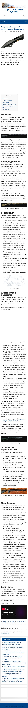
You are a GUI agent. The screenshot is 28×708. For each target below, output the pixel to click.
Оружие (19, 31)
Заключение (5, 109)
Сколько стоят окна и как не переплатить (14, 678)
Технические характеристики (9, 106)
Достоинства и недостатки (9, 104)
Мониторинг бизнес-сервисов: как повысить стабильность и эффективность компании (13, 674)
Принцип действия (7, 100)
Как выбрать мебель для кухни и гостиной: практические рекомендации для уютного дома (13, 652)
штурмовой (13, 622)
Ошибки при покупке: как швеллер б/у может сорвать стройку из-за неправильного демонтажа (13, 647)
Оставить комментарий (8, 621)
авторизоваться (5, 633)
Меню (3, 21)
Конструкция (5, 102)
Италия (3, 622)
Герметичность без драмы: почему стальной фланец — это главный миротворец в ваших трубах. (14, 663)
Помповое (7, 622)
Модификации (6, 107)
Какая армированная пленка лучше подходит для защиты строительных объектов (12, 658)
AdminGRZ (12, 31)
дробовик (23, 621)
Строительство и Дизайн (14, 10)
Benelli (18, 621)
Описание (5, 98)
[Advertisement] (14, 80)
